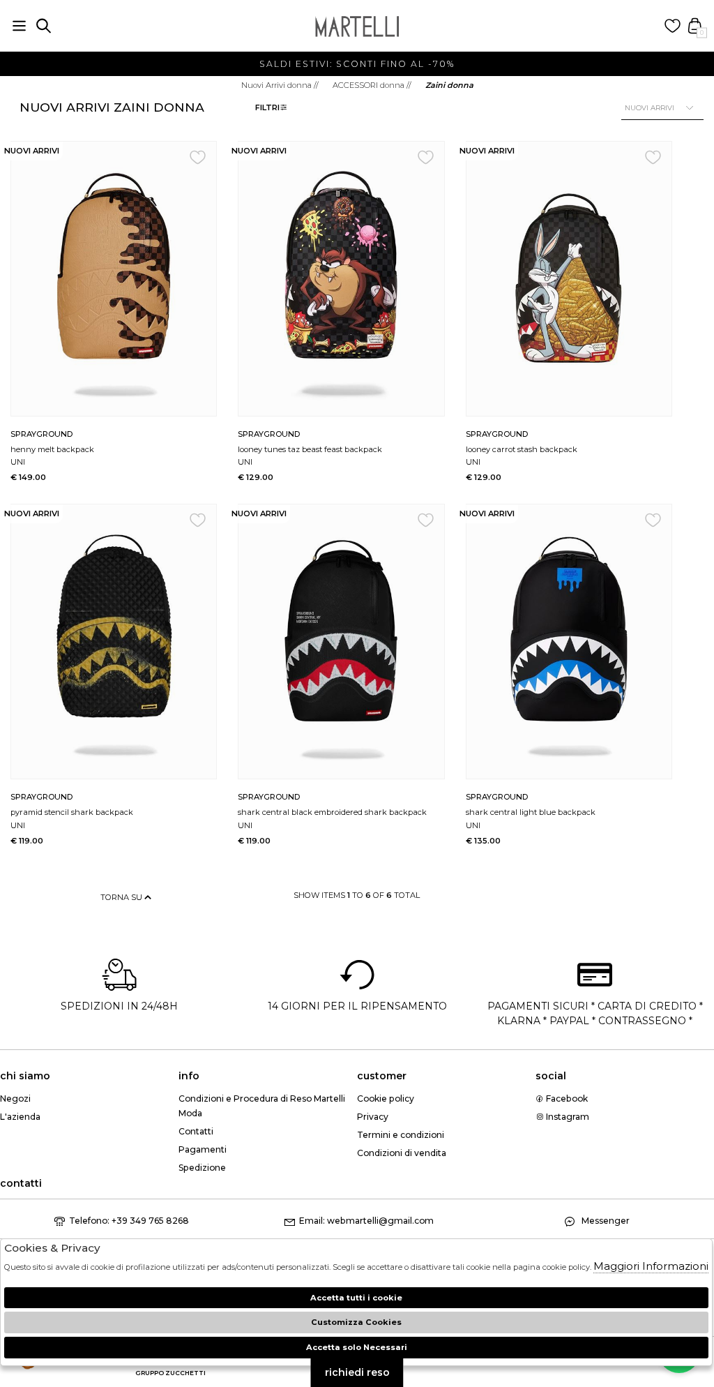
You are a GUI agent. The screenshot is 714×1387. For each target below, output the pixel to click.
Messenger (604, 1220)
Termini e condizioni (400, 1135)
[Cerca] (43, 26)
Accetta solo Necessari (356, 1347)
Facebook (566, 1098)
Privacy (372, 1116)
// (280, 85)
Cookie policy (385, 1098)
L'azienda (20, 1116)
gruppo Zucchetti (170, 1373)
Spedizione (202, 1167)
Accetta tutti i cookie (356, 1298)
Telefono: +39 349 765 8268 (129, 1220)
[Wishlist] (672, 26)
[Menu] (19, 26)
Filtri (267, 107)
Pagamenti (202, 1149)
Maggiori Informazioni (650, 1266)
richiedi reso (357, 1372)
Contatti (195, 1131)
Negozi (15, 1098)
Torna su (122, 897)
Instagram (566, 1116)
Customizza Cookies (356, 1322)
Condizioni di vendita (401, 1153)
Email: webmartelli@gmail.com (366, 1220)
